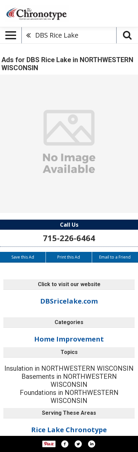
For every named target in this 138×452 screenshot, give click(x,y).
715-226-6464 (69, 237)
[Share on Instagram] (91, 444)
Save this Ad (22, 257)
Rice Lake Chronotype (69, 429)
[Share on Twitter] (78, 444)
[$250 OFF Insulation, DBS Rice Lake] (69, 144)
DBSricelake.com (69, 301)
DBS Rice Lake (56, 35)
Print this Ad (68, 257)
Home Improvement (69, 339)
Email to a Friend (115, 257)
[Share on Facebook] (64, 444)
